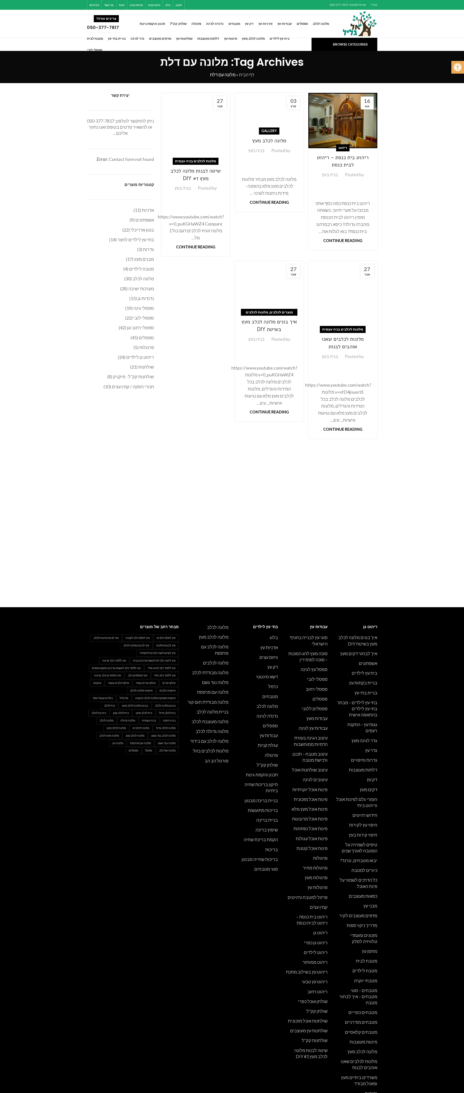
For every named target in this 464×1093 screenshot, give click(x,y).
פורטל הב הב (216, 760)
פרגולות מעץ (316, 877)
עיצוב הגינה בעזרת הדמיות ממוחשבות (311, 741)
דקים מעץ (368, 789)
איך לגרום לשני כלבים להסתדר (157, 653)
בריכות (271, 849)
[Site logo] (360, 23)
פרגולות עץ (318, 887)
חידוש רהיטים (364, 815)
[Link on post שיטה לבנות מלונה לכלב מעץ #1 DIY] (195, 127)
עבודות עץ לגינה (313, 728)
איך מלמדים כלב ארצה (107, 675)
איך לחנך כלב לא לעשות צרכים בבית (154, 660)
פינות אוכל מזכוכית (311, 799)
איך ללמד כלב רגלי (165, 675)
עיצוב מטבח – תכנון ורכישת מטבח (310, 757)
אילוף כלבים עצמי (118, 683)
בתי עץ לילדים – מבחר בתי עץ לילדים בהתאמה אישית (357, 708)
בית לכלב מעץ (144, 713)
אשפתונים (368, 663)
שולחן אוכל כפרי (313, 1001)
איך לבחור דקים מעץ (358, 653)
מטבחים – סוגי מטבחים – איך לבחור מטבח (358, 996)
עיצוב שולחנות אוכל (310, 769)
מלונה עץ (117, 743)
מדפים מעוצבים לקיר (358, 915)
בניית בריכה (267, 820)
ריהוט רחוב (317, 991)
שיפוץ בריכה (267, 829)
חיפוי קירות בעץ (363, 835)
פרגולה (271, 755)
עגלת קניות (268, 745)
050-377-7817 (100, 121)
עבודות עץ (269, 735)
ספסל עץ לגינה (314, 669)
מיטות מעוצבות (363, 1041)
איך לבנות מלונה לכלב (136, 645)
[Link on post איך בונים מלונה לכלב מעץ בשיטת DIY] (269, 287)
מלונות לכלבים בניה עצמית (195, 161)
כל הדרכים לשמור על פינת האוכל (358, 883)
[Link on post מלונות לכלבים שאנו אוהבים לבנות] (342, 295)
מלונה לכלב (267, 706)
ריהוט (343, 148)
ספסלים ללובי (315, 708)
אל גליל (124, 698)
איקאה (97, 683)
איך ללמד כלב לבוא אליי (162, 668)
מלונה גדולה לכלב (212, 731)
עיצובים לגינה (315, 779)
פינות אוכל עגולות (312, 838)
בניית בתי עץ (366, 692)
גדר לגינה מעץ (364, 740)
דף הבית (246, 74)
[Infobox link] (109, 24)
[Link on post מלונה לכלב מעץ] (269, 112)
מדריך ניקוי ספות (362, 925)
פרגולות (320, 858)
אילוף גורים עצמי (146, 683)
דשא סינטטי (267, 676)
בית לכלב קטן (121, 713)
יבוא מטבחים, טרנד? (358, 860)
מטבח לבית (366, 961)
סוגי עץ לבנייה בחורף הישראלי (309, 640)
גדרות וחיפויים (364, 760)
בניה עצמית (149, 720)
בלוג (274, 637)
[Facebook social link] (221, 5)
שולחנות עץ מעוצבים (309, 1030)
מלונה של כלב (167, 750)
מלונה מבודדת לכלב (210, 672)
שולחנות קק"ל (315, 1040)
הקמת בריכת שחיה (261, 839)
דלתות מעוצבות (363, 769)
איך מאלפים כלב (137, 675)
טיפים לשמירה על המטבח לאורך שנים (359, 847)
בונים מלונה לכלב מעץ (135, 705)
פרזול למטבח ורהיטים (308, 897)
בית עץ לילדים (364, 673)
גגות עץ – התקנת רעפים (362, 727)
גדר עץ (371, 750)
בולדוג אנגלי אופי (103, 698)
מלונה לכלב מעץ (269, 140)
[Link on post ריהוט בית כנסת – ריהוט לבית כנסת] (342, 120)
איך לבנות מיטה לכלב (106, 638)
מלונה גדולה (127, 720)
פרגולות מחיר (315, 867)
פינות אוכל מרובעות (310, 818)
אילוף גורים (169, 683)
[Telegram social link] (190, 5)
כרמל (273, 686)
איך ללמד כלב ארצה (114, 660)
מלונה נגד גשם (215, 682)
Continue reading (342, 240)
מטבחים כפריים (362, 1012)
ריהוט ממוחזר (315, 962)
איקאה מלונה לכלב (141, 690)
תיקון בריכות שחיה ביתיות (261, 787)
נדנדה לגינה (267, 716)
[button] (457, 67)
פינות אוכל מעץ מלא (310, 809)
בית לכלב (109, 705)
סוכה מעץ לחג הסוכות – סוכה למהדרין (308, 656)
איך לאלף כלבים (166, 638)
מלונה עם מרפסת (212, 692)
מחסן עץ (369, 951)
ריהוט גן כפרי (316, 942)
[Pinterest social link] (208, 5)
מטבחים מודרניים (361, 1022)
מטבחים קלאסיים (361, 1032)
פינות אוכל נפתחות (311, 828)
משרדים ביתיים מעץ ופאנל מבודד (359, 1080)
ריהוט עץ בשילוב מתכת (307, 972)
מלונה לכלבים (215, 662)
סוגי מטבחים (266, 869)
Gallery (269, 131)
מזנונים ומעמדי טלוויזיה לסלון (363, 938)
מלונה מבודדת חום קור (208, 702)
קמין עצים (319, 907)
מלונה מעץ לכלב (109, 735)
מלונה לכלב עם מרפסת (214, 649)
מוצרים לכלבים (281, 312)
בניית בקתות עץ (363, 682)
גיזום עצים (268, 657)
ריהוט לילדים (316, 952)
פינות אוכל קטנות (312, 848)
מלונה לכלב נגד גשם (163, 735)
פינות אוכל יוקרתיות (310, 789)
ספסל (148, 750)
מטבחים (270, 696)
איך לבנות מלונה (166, 645)
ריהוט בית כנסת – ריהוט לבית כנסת (343, 161)
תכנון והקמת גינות (262, 774)
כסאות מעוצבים (363, 896)
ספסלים (320, 699)
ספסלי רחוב (317, 689)
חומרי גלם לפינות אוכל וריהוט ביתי (356, 802)
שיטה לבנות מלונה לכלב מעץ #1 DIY (195, 174)
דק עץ (372, 779)
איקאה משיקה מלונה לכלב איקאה (155, 698)
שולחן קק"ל (317, 1011)
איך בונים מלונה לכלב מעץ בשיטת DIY (269, 325)
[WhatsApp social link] (196, 5)
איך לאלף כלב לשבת (138, 638)
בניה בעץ (330, 174)
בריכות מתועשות (263, 810)
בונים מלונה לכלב (165, 705)
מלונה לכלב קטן (135, 735)
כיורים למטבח (364, 870)
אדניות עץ (269, 647)
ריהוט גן (320, 932)
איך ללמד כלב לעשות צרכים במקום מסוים (116, 668)
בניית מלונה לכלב (212, 711)
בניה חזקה (169, 720)
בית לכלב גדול (167, 713)
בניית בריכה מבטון (261, 800)
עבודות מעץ (317, 718)
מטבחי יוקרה (365, 980)
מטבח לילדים (364, 970)
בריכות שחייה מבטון (260, 859)
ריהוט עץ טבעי (315, 981)
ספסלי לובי (317, 679)
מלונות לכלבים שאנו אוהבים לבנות (343, 342)
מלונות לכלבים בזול (210, 750)
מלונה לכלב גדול (166, 728)
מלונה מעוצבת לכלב (210, 721)
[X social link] (215, 5)
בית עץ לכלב (99, 713)
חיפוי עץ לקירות (363, 825)
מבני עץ (370, 905)
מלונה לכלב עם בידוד (209, 741)
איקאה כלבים (168, 690)
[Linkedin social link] (202, 5)
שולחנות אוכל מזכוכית (308, 1021)
